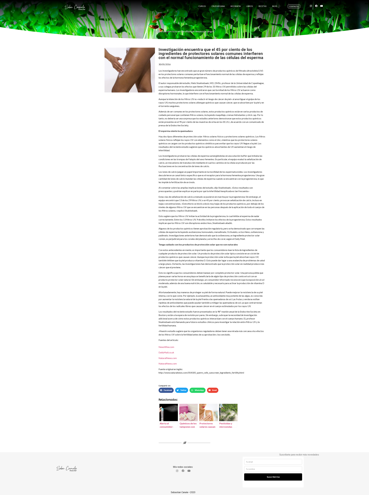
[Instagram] (311, 6)
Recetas (263, 6)
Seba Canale (75, 7)
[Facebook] (316, 6)
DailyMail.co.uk (166, 352)
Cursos (202, 6)
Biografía (236, 6)
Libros (249, 6)
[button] (166, 390)
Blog (274, 6)
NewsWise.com (166, 347)
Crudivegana (218, 6)
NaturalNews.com (168, 358)
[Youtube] (321, 6)
